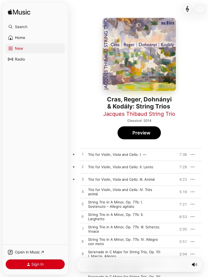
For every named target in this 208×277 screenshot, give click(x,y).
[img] (19, 12)
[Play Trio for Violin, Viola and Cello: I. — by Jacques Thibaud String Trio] (82, 154)
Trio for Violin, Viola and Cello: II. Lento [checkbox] (120, 167)
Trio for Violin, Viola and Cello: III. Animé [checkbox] (121, 179)
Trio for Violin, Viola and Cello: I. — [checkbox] (117, 154)
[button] (35, 26)
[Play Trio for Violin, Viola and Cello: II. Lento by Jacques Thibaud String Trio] (82, 166)
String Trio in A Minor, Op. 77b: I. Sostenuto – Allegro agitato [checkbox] (115, 204)
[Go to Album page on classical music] (187, 9)
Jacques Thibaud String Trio (139, 114)
